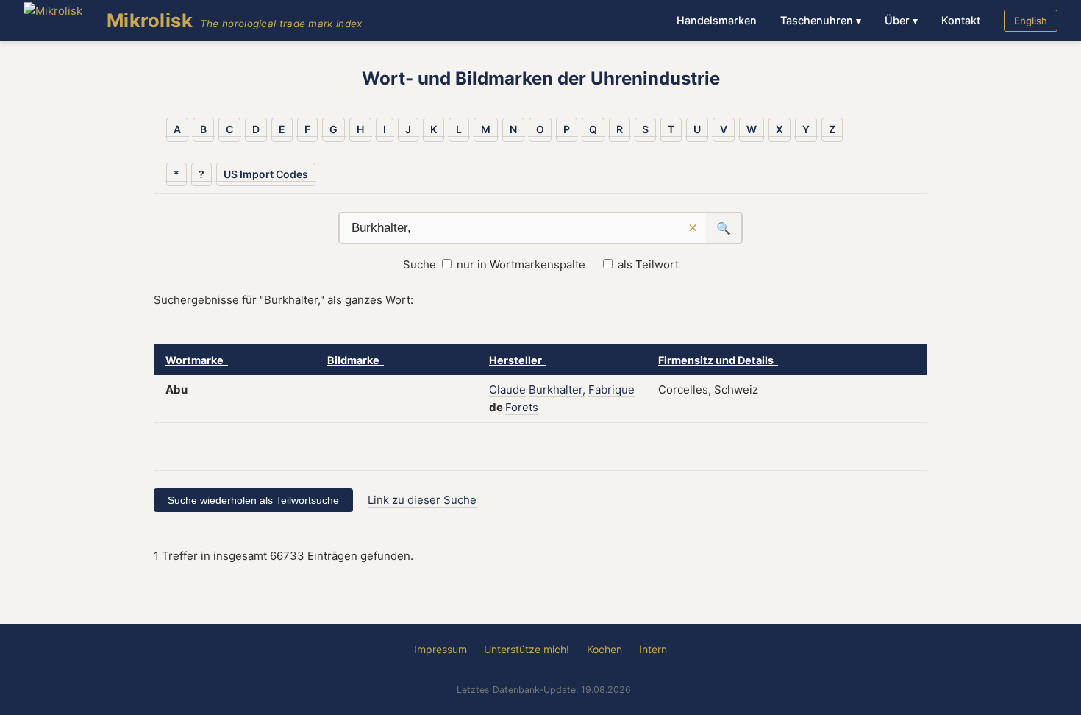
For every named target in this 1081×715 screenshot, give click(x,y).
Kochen (604, 649)
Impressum (440, 649)
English (1030, 20)
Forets (521, 407)
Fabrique (611, 389)
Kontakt (960, 20)
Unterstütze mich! (526, 649)
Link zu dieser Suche (422, 500)
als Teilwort (648, 264)
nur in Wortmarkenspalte (521, 264)
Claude (507, 389)
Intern (653, 649)
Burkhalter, (557, 389)
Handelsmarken (717, 20)
